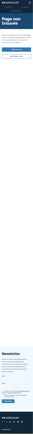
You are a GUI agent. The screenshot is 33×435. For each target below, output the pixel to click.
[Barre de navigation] (29, 2)
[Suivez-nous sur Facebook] (2, 422)
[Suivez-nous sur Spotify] (22, 422)
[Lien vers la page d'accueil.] (10, 2)
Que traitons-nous (16, 56)
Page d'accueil (16, 49)
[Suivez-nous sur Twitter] (6, 422)
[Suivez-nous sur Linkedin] (10, 422)
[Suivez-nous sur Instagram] (14, 422)
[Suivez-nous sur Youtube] (18, 422)
